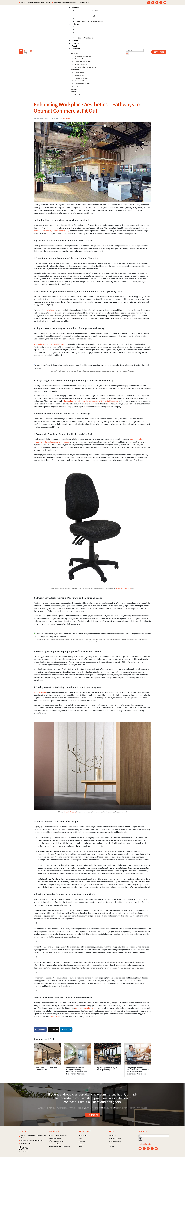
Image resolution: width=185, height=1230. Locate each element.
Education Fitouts (81, 81)
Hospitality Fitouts (81, 78)
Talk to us (55, 1016)
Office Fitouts (79, 72)
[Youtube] (164, 2)
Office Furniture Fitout (123, 588)
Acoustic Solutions (81, 64)
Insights (74, 89)
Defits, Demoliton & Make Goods (90, 21)
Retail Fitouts (79, 75)
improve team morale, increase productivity (51, 230)
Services (75, 7)
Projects (74, 86)
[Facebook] (148, 2)
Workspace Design (81, 59)
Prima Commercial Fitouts (85, 1008)
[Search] (127, 53)
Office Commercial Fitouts (83, 56)
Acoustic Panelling (69, 812)
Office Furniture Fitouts (82, 61)
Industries (76, 24)
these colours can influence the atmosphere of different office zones (90, 401)
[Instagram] (156, 2)
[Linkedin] (160, 2)
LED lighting (49, 310)
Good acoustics (40, 692)
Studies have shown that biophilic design (50, 344)
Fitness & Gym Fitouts (85, 37)
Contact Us (76, 48)
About (73, 91)
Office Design (67, 118)
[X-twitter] (152, 2)
